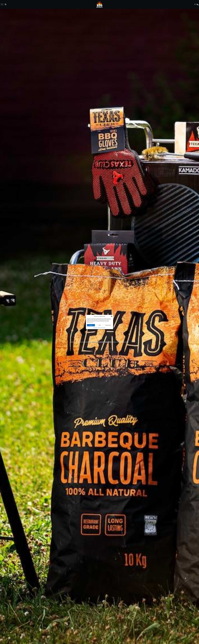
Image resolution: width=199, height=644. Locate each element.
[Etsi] (5, 4)
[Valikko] (2, 4)
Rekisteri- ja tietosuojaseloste (101, 327)
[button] (111, 316)
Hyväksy (91, 325)
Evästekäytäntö (95, 327)
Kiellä (99, 325)
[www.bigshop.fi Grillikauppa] (99, 4)
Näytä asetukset (108, 325)
